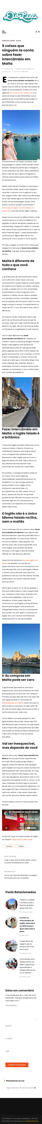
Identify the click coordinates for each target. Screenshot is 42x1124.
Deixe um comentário (21, 71)
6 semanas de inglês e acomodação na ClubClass (18, 207)
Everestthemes (32, 1121)
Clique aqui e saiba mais (22, 839)
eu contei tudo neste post (22, 93)
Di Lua (9, 71)
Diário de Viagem (8, 41)
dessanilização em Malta (13, 703)
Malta (18, 41)
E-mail (9, 1038)
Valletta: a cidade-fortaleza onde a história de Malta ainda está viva (27, 904)
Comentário (12, 1005)
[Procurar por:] (21, 1087)
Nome (9, 1026)
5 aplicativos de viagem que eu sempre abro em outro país (27, 945)
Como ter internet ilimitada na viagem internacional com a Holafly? (20, 876)
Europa (9, 846)
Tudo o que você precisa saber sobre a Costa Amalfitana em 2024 (20, 861)
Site (7, 1051)
